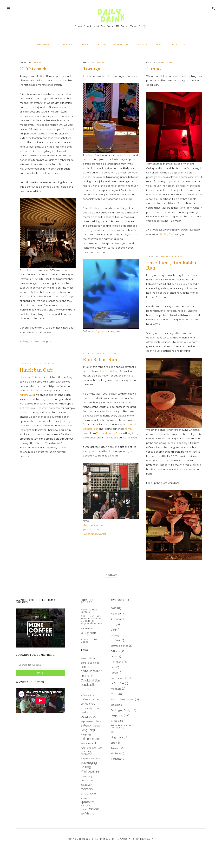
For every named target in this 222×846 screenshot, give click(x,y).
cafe (85, 667)
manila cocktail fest (91, 748)
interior (87, 739)
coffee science (90, 699)
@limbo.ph (164, 234)
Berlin (114, 630)
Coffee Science (119, 646)
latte (98, 739)
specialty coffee (87, 803)
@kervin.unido (91, 529)
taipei (84, 809)
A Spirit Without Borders (89, 610)
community (86, 708)
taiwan (94, 809)
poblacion (87, 780)
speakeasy (86, 798)
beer (97, 663)
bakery (83, 659)
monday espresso (86, 753)
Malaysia (116, 689)
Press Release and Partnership (121, 726)
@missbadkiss (177, 181)
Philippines (90, 771)
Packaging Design (121, 710)
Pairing (86, 767)
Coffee (115, 640)
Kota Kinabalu (119, 678)
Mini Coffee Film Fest (122, 699)
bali (89, 658)
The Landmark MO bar (109, 433)
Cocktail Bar (90, 680)
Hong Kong (88, 730)
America (116, 619)
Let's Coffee (117, 683)
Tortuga (91, 69)
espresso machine (91, 721)
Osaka (115, 705)
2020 (114, 608)
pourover (86, 785)
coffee (88, 689)
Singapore (117, 737)
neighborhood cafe (90, 759)
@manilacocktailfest (94, 533)
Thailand (116, 753)
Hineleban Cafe (36, 370)
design (85, 712)
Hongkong (86, 735)
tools (83, 814)
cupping (96, 709)
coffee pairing (88, 695)
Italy (113, 667)
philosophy (86, 776)
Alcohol (115, 614)
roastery (87, 789)
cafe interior (91, 671)
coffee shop (88, 703)
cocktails (88, 685)
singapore (88, 793)
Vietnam (91, 813)
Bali (113, 624)
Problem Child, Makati (89, 640)
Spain (114, 743)
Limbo (153, 69)
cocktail (88, 676)
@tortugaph (97, 331)
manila (93, 743)
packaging (89, 762)
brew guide (117, 635)
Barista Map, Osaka (92, 628)
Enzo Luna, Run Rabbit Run (171, 265)
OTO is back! (33, 69)
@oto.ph (32, 341)
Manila (115, 694)
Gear (114, 656)
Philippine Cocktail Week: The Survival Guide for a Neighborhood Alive (92, 619)
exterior (86, 725)
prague (115, 721)
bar (93, 658)
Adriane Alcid (27, 395)
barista (85, 663)
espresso (89, 717)
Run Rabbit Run (100, 359)
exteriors (96, 726)
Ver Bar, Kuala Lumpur (88, 634)
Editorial (115, 651)
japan (114, 673)
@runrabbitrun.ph (93, 525)
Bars (92, 663)
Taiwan (115, 748)
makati (84, 744)
